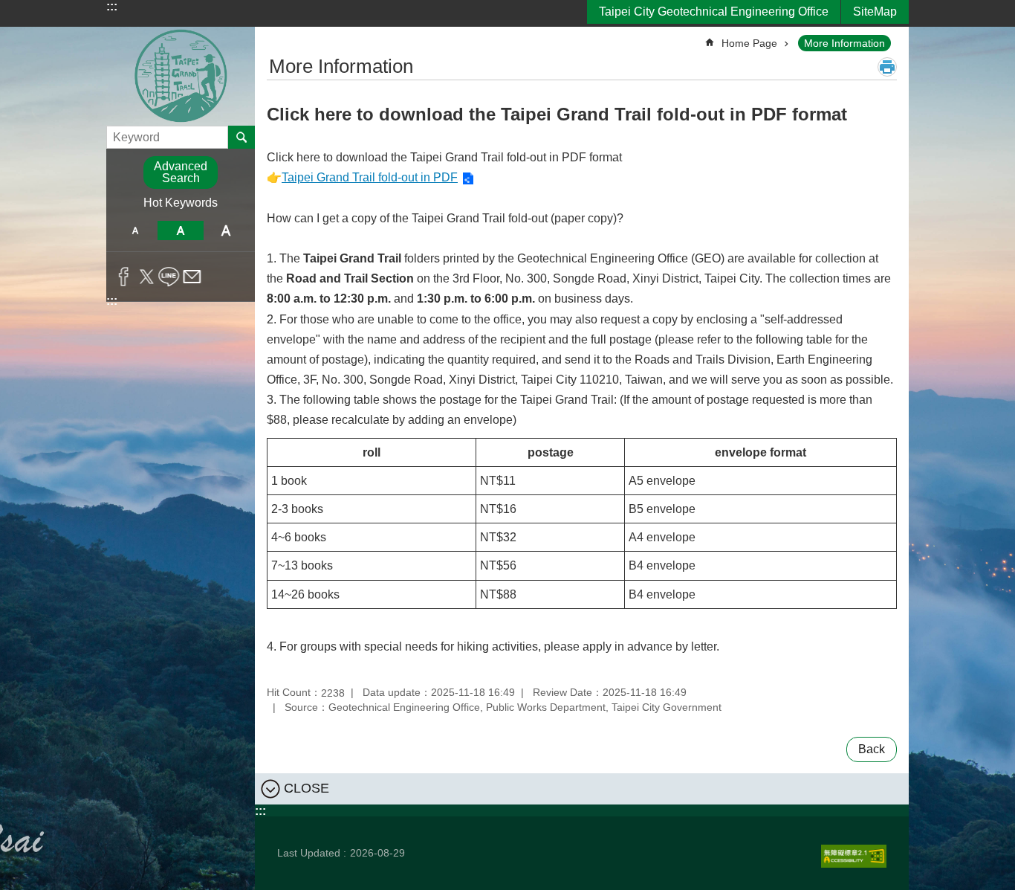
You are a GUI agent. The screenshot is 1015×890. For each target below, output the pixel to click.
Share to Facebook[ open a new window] (123, 276)
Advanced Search (180, 172)
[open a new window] (853, 856)
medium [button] (180, 230)
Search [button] (241, 137)
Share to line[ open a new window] (169, 276)
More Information (844, 43)
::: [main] (276, 36)
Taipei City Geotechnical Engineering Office (713, 11)
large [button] (226, 230)
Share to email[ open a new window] (192, 276)
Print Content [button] (887, 67)
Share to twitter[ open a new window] (146, 276)
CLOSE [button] (306, 787)
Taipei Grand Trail (180, 76)
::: (111, 6)
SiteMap (875, 11)
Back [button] (871, 749)
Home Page (749, 43)
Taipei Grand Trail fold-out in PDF (370, 177)
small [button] (135, 230)
